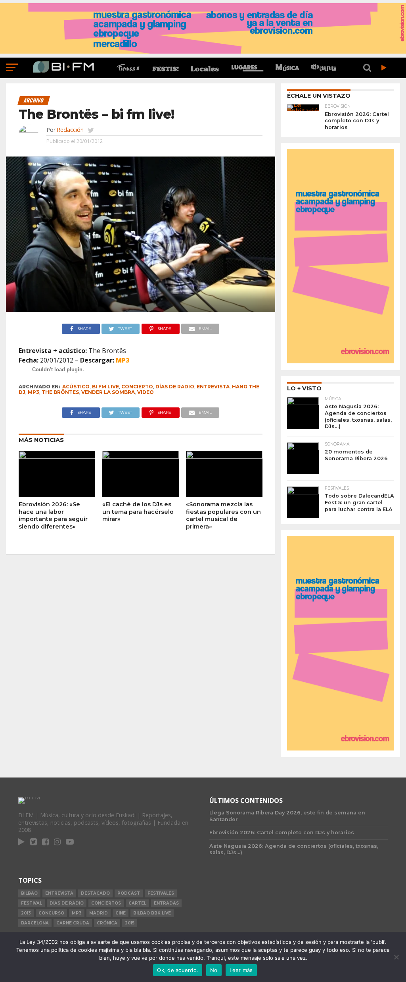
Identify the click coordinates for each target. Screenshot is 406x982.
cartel (137, 903)
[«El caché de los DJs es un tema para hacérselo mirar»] (140, 456)
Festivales (160, 893)
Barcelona (35, 923)
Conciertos (106, 903)
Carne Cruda (72, 923)
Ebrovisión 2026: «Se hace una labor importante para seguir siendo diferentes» (53, 515)
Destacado (95, 893)
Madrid (98, 913)
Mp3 (33, 392)
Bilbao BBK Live (152, 913)
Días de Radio (174, 387)
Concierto (137, 387)
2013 (26, 913)
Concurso (51, 913)
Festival (31, 903)
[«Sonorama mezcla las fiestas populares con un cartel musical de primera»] (224, 456)
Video (145, 392)
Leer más (241, 970)
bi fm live (105, 387)
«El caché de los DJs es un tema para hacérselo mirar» (138, 512)
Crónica (107, 923)
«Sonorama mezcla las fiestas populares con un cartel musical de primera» (223, 515)
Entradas (166, 903)
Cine (120, 913)
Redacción (70, 129)
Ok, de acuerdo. (177, 970)
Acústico (76, 387)
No (214, 970)
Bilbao (29, 893)
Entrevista (213, 387)
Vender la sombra (108, 392)
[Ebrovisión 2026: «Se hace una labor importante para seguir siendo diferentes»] (57, 456)
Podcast (128, 893)
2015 (129, 923)
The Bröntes (60, 392)
